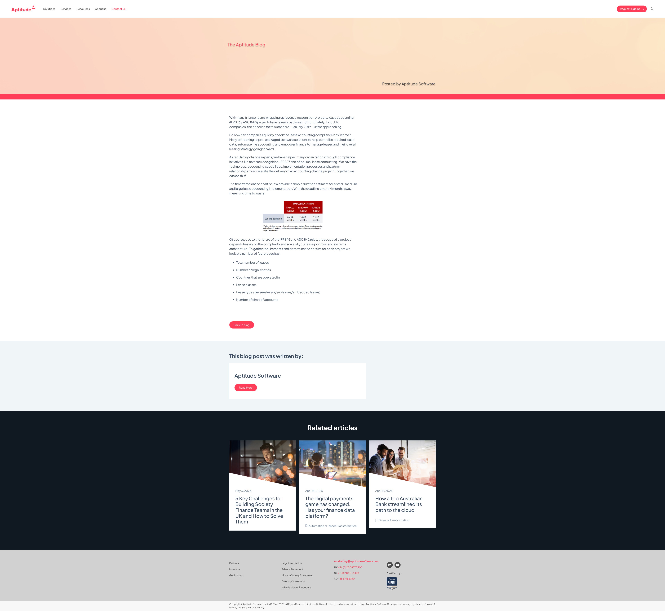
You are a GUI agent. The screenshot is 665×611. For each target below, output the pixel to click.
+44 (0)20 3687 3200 (350, 567)
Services (66, 8)
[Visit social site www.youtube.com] (397, 565)
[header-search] (652, 9)
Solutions (49, 8)
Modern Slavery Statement (297, 575)
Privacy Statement (292, 569)
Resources (83, 8)
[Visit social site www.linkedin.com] (390, 565)
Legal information (292, 563)
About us (100, 8)
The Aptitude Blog (246, 44)
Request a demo (630, 8)
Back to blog (242, 324)
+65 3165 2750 (346, 578)
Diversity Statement (293, 581)
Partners (234, 563)
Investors (234, 569)
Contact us (119, 8)
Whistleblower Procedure (296, 587)
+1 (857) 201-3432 (348, 572)
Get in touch (236, 575)
